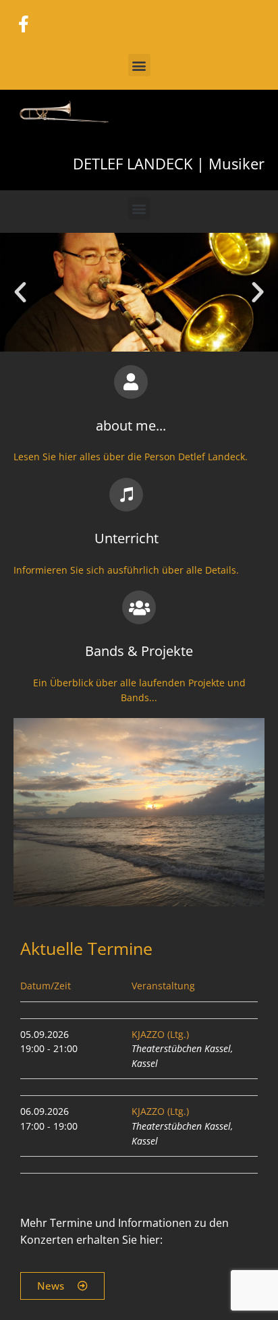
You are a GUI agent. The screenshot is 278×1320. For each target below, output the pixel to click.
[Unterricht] (126, 495)
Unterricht (126, 538)
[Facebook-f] (23, 23)
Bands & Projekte (139, 651)
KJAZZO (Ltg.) (160, 1034)
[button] (139, 65)
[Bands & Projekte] (139, 607)
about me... (131, 425)
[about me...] (131, 382)
